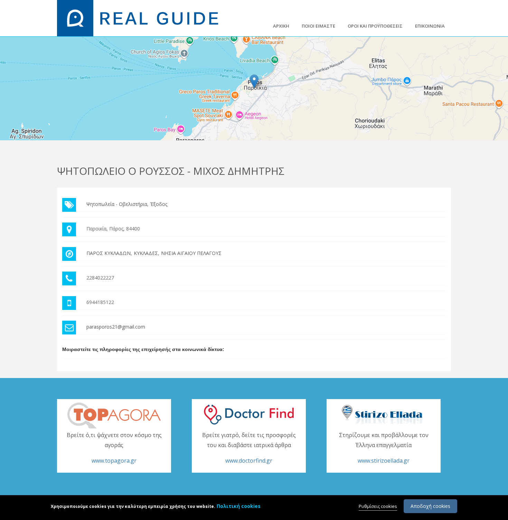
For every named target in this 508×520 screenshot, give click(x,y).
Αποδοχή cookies (430, 506)
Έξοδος (158, 204)
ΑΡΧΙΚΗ (281, 26)
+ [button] (9, 45)
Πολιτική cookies (239, 506)
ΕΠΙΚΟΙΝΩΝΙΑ (430, 26)
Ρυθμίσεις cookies (378, 506)
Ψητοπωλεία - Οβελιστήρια (116, 204)
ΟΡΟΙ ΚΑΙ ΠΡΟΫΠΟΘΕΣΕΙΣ (375, 26)
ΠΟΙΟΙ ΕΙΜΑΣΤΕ (318, 26)
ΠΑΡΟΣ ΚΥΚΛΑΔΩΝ (108, 253)
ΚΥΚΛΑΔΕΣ (146, 253)
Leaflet (465, 137)
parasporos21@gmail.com (115, 326)
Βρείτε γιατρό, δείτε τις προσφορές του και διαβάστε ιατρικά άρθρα (249, 447)
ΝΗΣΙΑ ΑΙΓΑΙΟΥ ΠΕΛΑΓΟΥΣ (191, 253)
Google (500, 137)
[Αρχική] (142, 17)
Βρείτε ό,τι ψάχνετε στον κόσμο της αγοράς (114, 447)
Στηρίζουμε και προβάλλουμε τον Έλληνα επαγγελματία (384, 447)
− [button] (9, 56)
